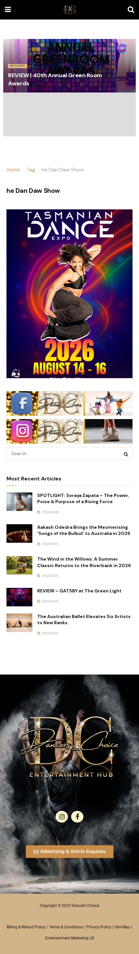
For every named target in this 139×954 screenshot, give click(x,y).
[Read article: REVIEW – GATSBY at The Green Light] (19, 597)
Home (13, 169)
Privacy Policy (99, 927)
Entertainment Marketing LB (69, 938)
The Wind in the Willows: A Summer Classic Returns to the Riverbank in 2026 (84, 562)
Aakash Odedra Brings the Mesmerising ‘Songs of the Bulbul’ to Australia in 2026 (83, 530)
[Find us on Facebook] (77, 817)
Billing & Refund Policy (26, 927)
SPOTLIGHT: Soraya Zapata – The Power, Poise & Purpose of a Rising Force (83, 498)
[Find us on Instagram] (62, 817)
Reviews (17, 66)
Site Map (122, 927)
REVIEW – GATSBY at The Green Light (79, 591)
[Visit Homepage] (69, 9)
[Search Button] (131, 9)
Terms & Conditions (66, 927)
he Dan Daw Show (63, 169)
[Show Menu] (8, 9)
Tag (31, 169)
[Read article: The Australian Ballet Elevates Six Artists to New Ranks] (19, 622)
